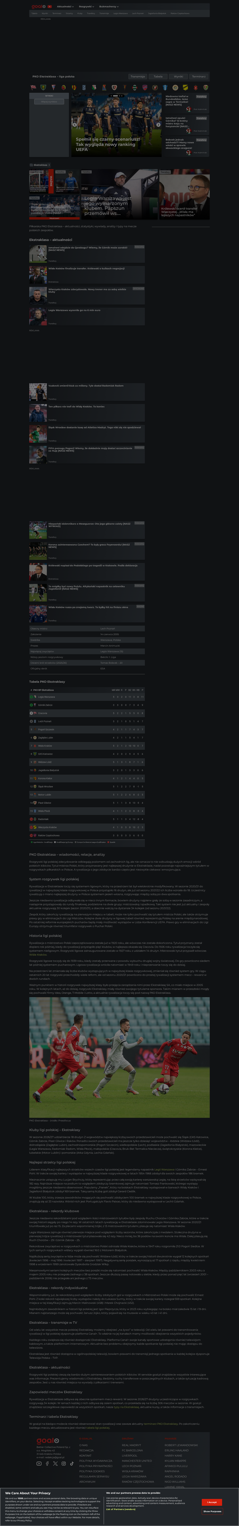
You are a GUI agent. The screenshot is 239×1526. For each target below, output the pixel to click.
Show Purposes (212, 1511)
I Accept (212, 1502)
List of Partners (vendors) (120, 1509)
